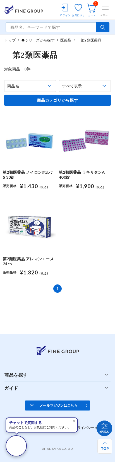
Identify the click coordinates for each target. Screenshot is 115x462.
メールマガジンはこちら (59, 405)
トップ (10, 40)
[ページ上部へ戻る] (104, 446)
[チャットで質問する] (16, 445)
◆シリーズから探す (37, 40)
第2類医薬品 (89, 40)
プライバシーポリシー (91, 428)
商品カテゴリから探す (57, 100)
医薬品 (65, 40)
